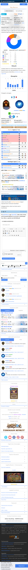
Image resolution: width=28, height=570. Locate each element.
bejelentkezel (6, 214)
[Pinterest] (22, 437)
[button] (1, 1)
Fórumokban (17, 266)
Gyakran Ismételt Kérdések (6, 461)
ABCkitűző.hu (3, 546)
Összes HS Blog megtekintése (6, 286)
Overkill (14, 470)
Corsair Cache (5, 141)
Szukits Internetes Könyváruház (6, 505)
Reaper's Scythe (6, 146)
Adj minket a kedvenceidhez (6, 440)
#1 (26, 193)
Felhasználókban (16, 265)
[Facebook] (10, 116)
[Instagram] (18, 437)
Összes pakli (4, 4)
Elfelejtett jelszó (24, 277)
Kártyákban (23, 265)
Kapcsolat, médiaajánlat (5, 560)
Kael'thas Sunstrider (15, 202)
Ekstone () (9, 354)
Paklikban (11, 266)
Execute (4, 135)
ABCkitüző (3, 507)
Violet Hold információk (5, 459)
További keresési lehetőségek (6, 269)
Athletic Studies (6, 133)
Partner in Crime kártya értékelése (7, 451)
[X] (13, 116)
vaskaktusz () (19, 110)
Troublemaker (5, 155)
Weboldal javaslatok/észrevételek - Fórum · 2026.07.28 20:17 (12, 352)
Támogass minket (4, 558)
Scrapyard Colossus (6, 167)
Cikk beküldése (4, 556)
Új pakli (23, 4)
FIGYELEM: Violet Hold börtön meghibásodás (13, 296)
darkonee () (9, 288)
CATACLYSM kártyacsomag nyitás (7, 497)
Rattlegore (5, 157)
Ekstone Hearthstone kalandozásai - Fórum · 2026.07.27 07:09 (12, 358)
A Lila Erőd (7, 290)
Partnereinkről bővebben (5, 512)
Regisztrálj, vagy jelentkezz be (6, 448)
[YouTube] (9, 437)
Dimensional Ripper (6, 159)
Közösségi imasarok (4, 446)
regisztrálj (3, 73)
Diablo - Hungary (4, 510)
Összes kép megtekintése (5, 467)
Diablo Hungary (4, 548)
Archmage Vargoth (6, 165)
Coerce (4, 144)
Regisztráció (23, 279)
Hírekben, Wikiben (7, 265)
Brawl (4, 148)
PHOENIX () (8, 293)
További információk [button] (5, 569)
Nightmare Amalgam (17, 414)
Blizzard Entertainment (5, 550)
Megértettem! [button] (22, 565)
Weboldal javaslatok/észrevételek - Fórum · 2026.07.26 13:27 (12, 364)
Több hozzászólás (4, 380)
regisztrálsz (14, 214)
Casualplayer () (11, 196)
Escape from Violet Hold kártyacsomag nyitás (9, 492)
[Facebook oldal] (14, 437)
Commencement (6, 152)
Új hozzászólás (23, 211)
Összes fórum (3, 499)
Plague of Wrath (6, 150)
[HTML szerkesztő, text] (14, 243)
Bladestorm (5, 139)
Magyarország (8, 1)
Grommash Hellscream (7, 153)
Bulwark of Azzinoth (6, 142)
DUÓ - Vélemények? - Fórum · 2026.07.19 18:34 (9, 377)
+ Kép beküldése (4, 486)
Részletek (24, 414)
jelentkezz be (17, 72)
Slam (4, 137)
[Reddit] (17, 116)
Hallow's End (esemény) (9, 301)
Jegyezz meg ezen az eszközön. (9, 277)
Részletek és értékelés (5, 406)
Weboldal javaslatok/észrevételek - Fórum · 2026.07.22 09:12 (12, 370)
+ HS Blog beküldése (5, 304)
